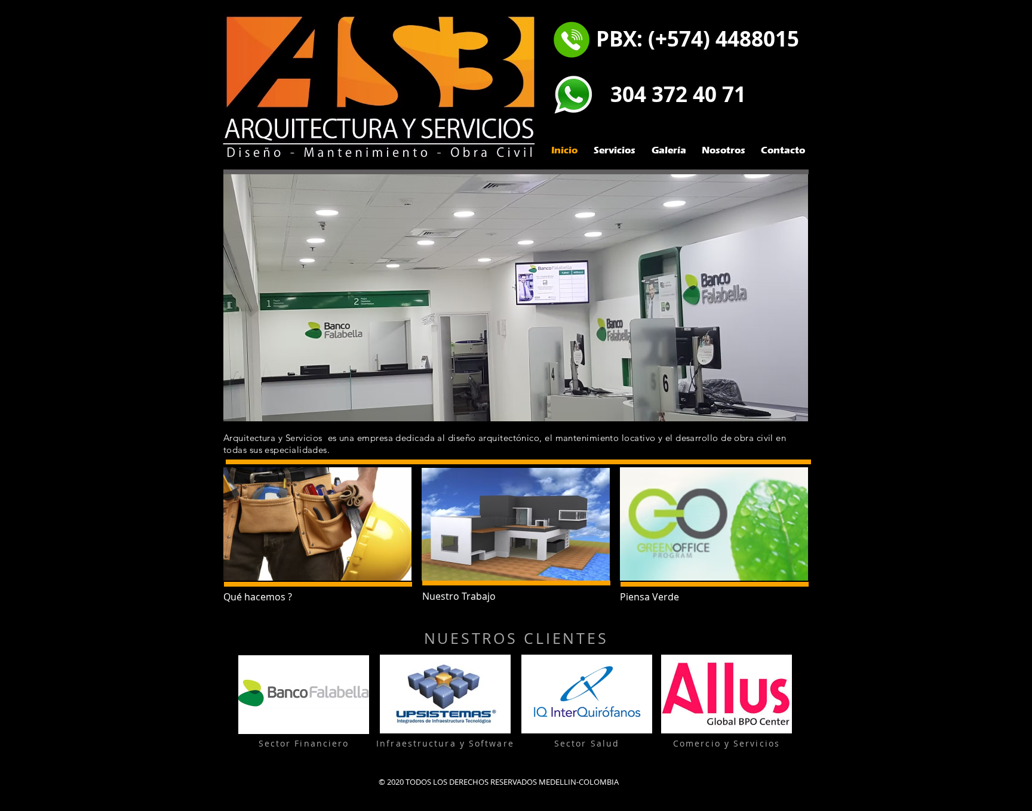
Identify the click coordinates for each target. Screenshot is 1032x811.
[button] (515, 297)
